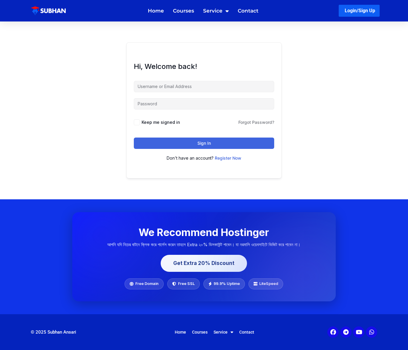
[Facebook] (333, 332)
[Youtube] (358, 332)
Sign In (204, 143)
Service (213, 11)
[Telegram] (346, 332)
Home (156, 11)
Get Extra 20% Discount (203, 263)
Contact (248, 11)
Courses (183, 11)
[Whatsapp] (371, 332)
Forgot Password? (256, 122)
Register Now (228, 158)
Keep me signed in (161, 122)
